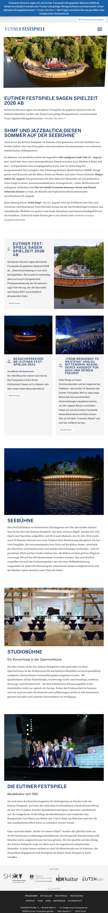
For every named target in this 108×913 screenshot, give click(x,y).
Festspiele (61, 896)
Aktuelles (46, 896)
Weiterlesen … (16, 304)
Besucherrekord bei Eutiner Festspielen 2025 (28, 361)
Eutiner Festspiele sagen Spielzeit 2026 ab (29, 249)
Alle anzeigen (54, 889)
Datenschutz (75, 901)
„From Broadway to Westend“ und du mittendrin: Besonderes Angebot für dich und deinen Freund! (82, 366)
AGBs (48, 901)
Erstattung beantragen (92, 19)
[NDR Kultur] (41, 878)
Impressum (59, 901)
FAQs (40, 901)
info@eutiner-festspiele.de (74, 908)
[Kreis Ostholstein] (15, 878)
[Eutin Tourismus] (67, 878)
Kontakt (30, 901)
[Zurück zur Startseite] (25, 29)
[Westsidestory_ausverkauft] (80, 335)
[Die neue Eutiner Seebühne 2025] (28, 335)
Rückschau (76, 896)
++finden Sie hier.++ (46, 10)
